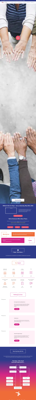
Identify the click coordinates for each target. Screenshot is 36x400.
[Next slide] (34, 105)
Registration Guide (25, 227)
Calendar (17, 227)
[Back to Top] (35, 398)
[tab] (16, 202)
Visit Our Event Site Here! (18, 215)
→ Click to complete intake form (7, 241)
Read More (16, 324)
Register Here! (10, 227)
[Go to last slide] (2, 105)
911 (24, 0)
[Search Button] (34, 2)
